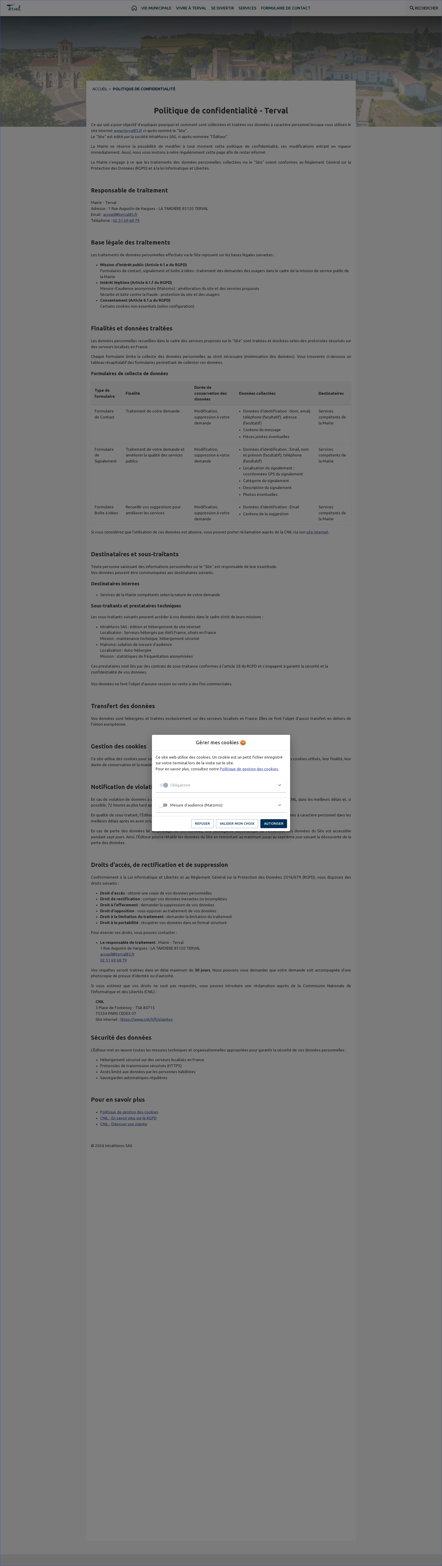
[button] (221, 785)
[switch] (161, 805)
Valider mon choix (237, 823)
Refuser (202, 823)
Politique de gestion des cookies (249, 769)
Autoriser (273, 823)
